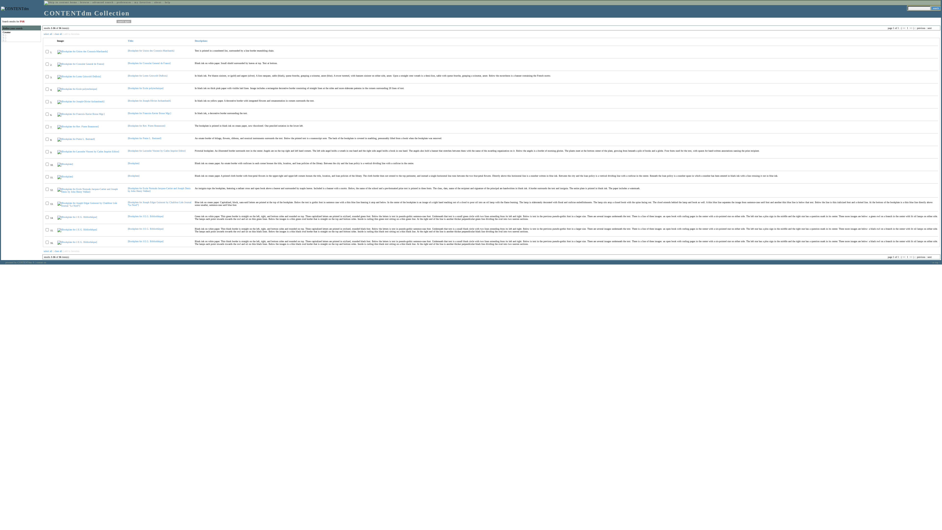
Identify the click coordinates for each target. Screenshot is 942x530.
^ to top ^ (935, 262)
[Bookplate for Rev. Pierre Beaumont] (146, 125)
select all (48, 34)
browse (84, 2)
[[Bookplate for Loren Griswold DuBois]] (79, 76)
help (167, 2)
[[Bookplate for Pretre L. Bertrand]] (76, 139)
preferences (124, 2)
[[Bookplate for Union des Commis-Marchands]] (82, 51)
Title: (130, 41)
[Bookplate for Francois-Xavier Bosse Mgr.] (149, 113)
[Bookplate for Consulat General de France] (149, 63)
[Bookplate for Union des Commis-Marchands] (151, 50)
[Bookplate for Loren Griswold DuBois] (147, 75)
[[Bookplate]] (65, 164)
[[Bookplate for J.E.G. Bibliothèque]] (77, 217)
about (157, 2)
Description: (201, 41)
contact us (41, 262)
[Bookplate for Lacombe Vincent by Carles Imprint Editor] (156, 150)
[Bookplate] (133, 163)
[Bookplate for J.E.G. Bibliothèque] (145, 216)
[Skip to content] (56, 2)
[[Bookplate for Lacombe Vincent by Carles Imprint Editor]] (88, 151)
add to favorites (71, 34)
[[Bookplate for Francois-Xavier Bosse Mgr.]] (81, 114)
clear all (58, 34)
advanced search (102, 2)
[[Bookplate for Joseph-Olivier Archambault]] (80, 101)
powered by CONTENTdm (19, 262)
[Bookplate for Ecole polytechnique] (145, 88)
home (73, 2)
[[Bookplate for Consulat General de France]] (80, 64)
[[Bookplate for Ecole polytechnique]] (77, 89)
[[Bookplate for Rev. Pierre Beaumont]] (78, 126)
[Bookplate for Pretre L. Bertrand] (144, 138)
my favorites (142, 2)
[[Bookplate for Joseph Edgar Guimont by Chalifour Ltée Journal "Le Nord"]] (90, 205)
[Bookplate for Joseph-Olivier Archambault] (149, 100)
